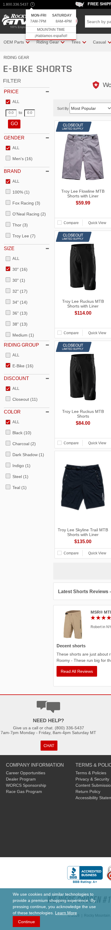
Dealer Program (21, 779)
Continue (26, 921)
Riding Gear (16, 57)
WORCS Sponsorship (26, 785)
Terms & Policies (90, 772)
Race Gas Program (24, 791)
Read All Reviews (77, 671)
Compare (71, 223)
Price (11, 91)
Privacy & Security (92, 779)
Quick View (97, 223)
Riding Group (21, 344)
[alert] (51, 24)
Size (9, 248)
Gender (14, 137)
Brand (12, 171)
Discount (16, 378)
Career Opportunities (25, 772)
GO (14, 123)
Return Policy (87, 791)
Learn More (66, 912)
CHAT (49, 745)
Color (12, 411)
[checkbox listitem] (12, 102)
